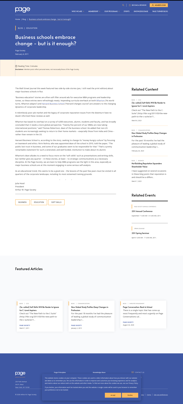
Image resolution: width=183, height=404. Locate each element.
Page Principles (60, 372)
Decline (130, 395)
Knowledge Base (141, 11)
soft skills (56, 202)
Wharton (100, 100)
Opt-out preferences (161, 395)
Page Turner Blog (160, 11)
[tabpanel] (39, 304)
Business (22, 202)
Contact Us (139, 372)
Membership (93, 11)
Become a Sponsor (139, 5)
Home (17, 19)
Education (39, 202)
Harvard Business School (53, 103)
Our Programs (111, 11)
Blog (24, 19)
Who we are (77, 11)
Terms (149, 395)
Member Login (160, 5)
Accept (113, 395)
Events (126, 11)
